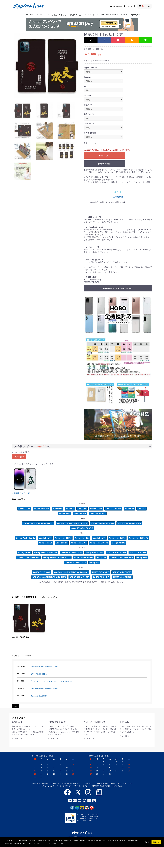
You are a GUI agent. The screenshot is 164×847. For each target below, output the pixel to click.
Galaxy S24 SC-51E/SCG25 (121, 557)
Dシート (40, 14)
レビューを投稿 (19, 457)
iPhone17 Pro (96, 508)
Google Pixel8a (118, 542)
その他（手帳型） (91, 133)
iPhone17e (57, 508)
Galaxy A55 (94, 562)
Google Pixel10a (82, 538)
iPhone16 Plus (80, 513)
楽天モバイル (89, 114)
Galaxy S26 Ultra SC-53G (71, 552)
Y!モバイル (88, 105)
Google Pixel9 (61, 542)
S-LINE (88, 14)
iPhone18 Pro (24, 508)
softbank (87, 95)
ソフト (95, 14)
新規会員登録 (117, 6)
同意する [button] (156, 842)
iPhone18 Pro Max (41, 508)
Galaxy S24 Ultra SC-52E (75, 562)
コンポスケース (28, 14)
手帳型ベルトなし (59, 14)
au (85, 86)
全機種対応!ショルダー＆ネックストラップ (118, 288)
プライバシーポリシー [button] (54, 843)
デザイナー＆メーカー (109, 14)
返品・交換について (125, 783)
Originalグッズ (136, 14)
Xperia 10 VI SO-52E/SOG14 (129, 523)
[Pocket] (118, 40)
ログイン (129, 6)
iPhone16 (142, 508)
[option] (47, 65)
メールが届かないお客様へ (106, 783)
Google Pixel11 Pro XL (25, 538)
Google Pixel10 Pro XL (138, 538)
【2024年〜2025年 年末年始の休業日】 (44, 688)
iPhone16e (129, 508)
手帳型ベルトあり (75, 14)
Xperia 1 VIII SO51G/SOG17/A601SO (38, 523)
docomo (87, 77)
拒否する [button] (146, 842)
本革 (48, 14)
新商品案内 (36, 783)
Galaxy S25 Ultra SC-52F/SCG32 (56, 557)
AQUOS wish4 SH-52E (122, 577)
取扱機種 (45, 783)
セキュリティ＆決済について (72, 783)
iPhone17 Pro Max (113, 508)
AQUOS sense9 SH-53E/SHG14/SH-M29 (49, 577)
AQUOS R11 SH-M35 (41, 572)
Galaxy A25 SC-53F (138, 552)
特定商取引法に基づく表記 (101, 786)
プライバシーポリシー (81, 786)
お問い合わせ (117, 786)
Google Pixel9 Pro (78, 542)
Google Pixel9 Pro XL (99, 542)
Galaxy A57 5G (24, 552)
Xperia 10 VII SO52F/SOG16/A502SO (72, 523)
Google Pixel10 (99, 538)
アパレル (124, 14)
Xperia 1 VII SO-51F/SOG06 (102, 523)
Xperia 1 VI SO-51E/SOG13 (82, 528)
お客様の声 (55, 783)
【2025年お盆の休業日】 (39, 674)
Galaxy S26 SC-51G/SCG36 (45, 552)
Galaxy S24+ (141, 557)
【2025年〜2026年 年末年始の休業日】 (44, 666)
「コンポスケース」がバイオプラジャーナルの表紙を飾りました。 (53, 681)
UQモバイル (89, 123)
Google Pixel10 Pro (117, 538)
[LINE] (145, 40)
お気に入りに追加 (104, 163)
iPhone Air (82, 508)
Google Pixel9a (45, 542)
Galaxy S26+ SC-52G (94, 552)
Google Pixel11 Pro (63, 538)
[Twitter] (91, 40)
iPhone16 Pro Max (97, 513)
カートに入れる (104, 155)
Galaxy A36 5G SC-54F (116, 552)
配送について (89, 783)
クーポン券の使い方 (64, 786)
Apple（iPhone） (91, 67)
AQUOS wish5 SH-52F (122, 572)
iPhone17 (70, 508)
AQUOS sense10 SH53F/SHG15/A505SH (71, 572)
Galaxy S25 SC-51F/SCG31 (28, 557)
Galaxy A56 (101, 557)
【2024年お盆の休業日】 (39, 696)
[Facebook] (104, 40)
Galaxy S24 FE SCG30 (83, 557)
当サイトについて (48, 786)
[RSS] (132, 40)
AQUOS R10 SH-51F (100, 572)
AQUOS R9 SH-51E (101, 577)
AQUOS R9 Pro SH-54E (79, 577)
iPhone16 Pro (64, 513)
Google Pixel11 (45, 538)
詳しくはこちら (17, 738)
